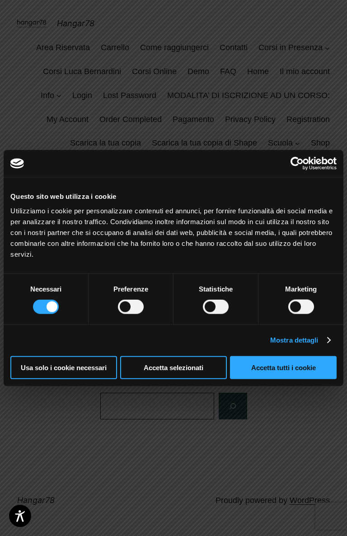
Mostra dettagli (294, 340)
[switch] (131, 307)
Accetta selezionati (173, 367)
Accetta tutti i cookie (283, 367)
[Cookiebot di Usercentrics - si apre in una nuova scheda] (297, 163)
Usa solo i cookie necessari (64, 367)
